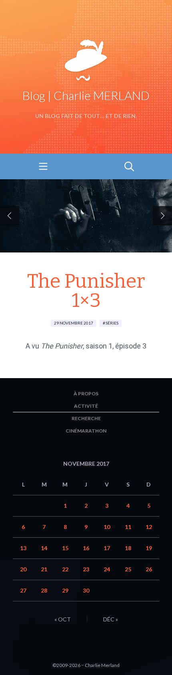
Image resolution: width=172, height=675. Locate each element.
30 (86, 590)
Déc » (110, 619)
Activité (86, 406)
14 (44, 548)
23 (86, 569)
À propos (86, 394)
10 (107, 526)
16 (86, 548)
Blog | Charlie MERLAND (86, 95)
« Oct (62, 619)
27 (23, 590)
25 (128, 569)
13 (23, 548)
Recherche (86, 418)
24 (107, 569)
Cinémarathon (86, 431)
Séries (112, 322)
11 (128, 526)
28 (44, 590)
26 (149, 569)
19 (149, 548)
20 (23, 569)
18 (128, 548)
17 (107, 548)
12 (149, 526)
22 (65, 569)
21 (44, 569)
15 (65, 548)
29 (65, 590)
